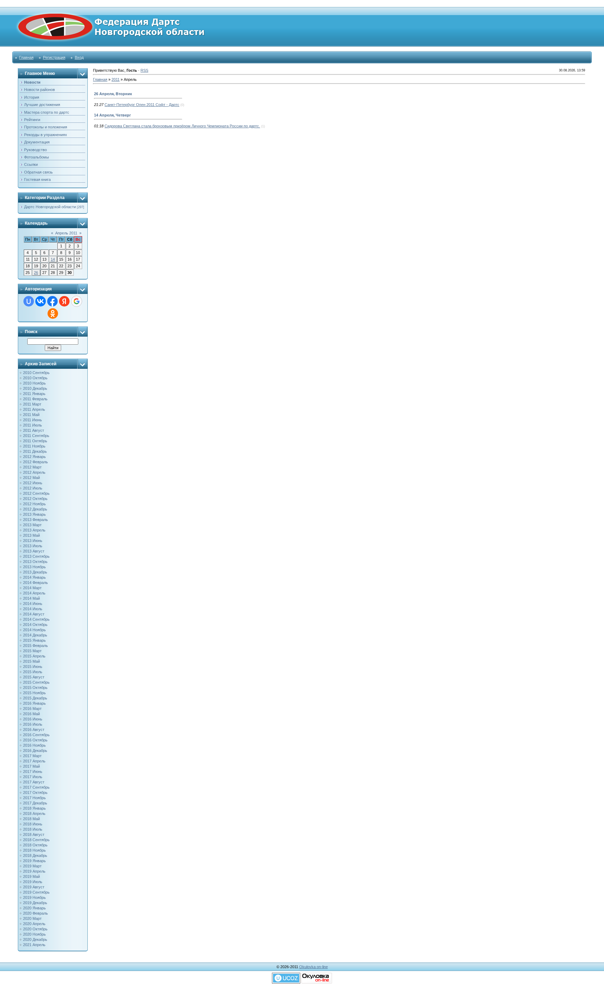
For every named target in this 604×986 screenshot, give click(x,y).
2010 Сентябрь (36, 373)
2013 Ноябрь (34, 567)
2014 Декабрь (35, 635)
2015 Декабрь (35, 698)
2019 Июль (32, 882)
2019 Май (31, 876)
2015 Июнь (32, 666)
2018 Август (33, 834)
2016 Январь (34, 703)
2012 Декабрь (35, 509)
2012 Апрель (34, 472)
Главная (26, 57)
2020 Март (32, 918)
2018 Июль (32, 829)
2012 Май (31, 478)
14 (53, 259)
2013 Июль (32, 546)
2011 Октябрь (35, 441)
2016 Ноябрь (34, 745)
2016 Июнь (32, 719)
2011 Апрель (34, 409)
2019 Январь (34, 861)
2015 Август (33, 677)
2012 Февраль (35, 462)
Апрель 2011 (66, 233)
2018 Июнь (32, 824)
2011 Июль (32, 425)
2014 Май (31, 598)
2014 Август (33, 614)
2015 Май (31, 661)
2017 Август (33, 782)
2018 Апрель (34, 813)
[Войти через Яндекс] (64, 301)
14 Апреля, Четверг (112, 115)
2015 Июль (32, 672)
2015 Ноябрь (34, 693)
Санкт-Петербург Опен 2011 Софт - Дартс (142, 105)
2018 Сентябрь (36, 840)
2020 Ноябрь (34, 934)
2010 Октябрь (35, 378)
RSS (144, 70)
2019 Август (33, 887)
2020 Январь (34, 908)
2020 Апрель (34, 924)
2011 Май (31, 415)
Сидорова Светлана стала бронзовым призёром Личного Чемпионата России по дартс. (182, 126)
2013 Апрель (34, 530)
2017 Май (31, 766)
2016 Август (33, 729)
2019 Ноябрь (34, 897)
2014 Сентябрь (36, 619)
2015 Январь (34, 640)
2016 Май (31, 714)
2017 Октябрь (35, 792)
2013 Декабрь (35, 572)
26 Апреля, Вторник (113, 94)
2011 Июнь (32, 420)
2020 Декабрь (35, 939)
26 (36, 272)
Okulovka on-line (313, 967)
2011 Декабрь (35, 451)
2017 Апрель (34, 761)
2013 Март (32, 525)
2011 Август (33, 430)
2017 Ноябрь (34, 798)
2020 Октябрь (35, 929)
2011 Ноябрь (34, 446)
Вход (79, 57)
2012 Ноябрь (34, 504)
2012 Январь (34, 457)
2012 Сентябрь (36, 493)
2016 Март (32, 708)
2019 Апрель (34, 871)
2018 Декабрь (35, 855)
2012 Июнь (32, 483)
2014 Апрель (34, 593)
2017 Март (32, 756)
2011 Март (32, 404)
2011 (116, 79)
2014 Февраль (35, 582)
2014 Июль (32, 609)
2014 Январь (34, 577)
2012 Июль (32, 488)
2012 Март (32, 467)
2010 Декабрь (35, 388)
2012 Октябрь (35, 498)
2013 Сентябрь (36, 556)
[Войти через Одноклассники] (53, 313)
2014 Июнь (32, 603)
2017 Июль (32, 777)
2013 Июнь (32, 540)
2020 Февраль (35, 913)
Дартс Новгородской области (50, 207)
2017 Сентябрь (36, 787)
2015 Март (32, 651)
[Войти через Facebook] (52, 301)
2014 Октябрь (35, 624)
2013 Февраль (35, 519)
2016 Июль (32, 724)
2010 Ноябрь (34, 383)
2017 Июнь (32, 771)
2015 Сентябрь (36, 682)
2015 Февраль (35, 645)
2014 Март (32, 588)
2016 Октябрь (35, 740)
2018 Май (31, 819)
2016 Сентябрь (36, 735)
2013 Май (31, 535)
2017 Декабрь (35, 803)
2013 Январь (34, 514)
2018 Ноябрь (34, 850)
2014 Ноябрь (34, 630)
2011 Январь (34, 394)
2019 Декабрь (35, 903)
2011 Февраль (35, 399)
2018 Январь (34, 808)
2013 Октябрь (35, 561)
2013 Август (33, 551)
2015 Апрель (34, 656)
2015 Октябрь (35, 687)
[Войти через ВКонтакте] (40, 301)
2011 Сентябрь (36, 436)
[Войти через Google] (76, 301)
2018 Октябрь (35, 845)
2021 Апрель (34, 945)
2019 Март (32, 866)
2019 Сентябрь (36, 892)
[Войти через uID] (28, 301)
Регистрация (54, 57)
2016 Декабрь (35, 750)
